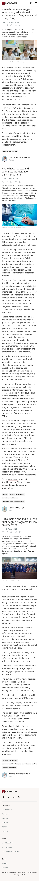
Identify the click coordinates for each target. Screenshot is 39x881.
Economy (5, 818)
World (4, 827)
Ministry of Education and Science (13, 501)
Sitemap (4, 863)
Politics (4, 814)
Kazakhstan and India (9, 767)
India (34, 764)
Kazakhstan (26, 764)
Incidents (5, 831)
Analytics (5, 823)
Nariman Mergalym (16, 508)
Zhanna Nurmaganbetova (19, 157)
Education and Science (9, 151)
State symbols (7, 847)
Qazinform (13, 479)
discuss (26, 482)
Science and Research (17, 494)
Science (4, 494)
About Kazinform (7, 843)
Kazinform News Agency (12, 37)
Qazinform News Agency (25, 195)
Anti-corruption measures (11, 851)
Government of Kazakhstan (11, 764)
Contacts (5, 867)
